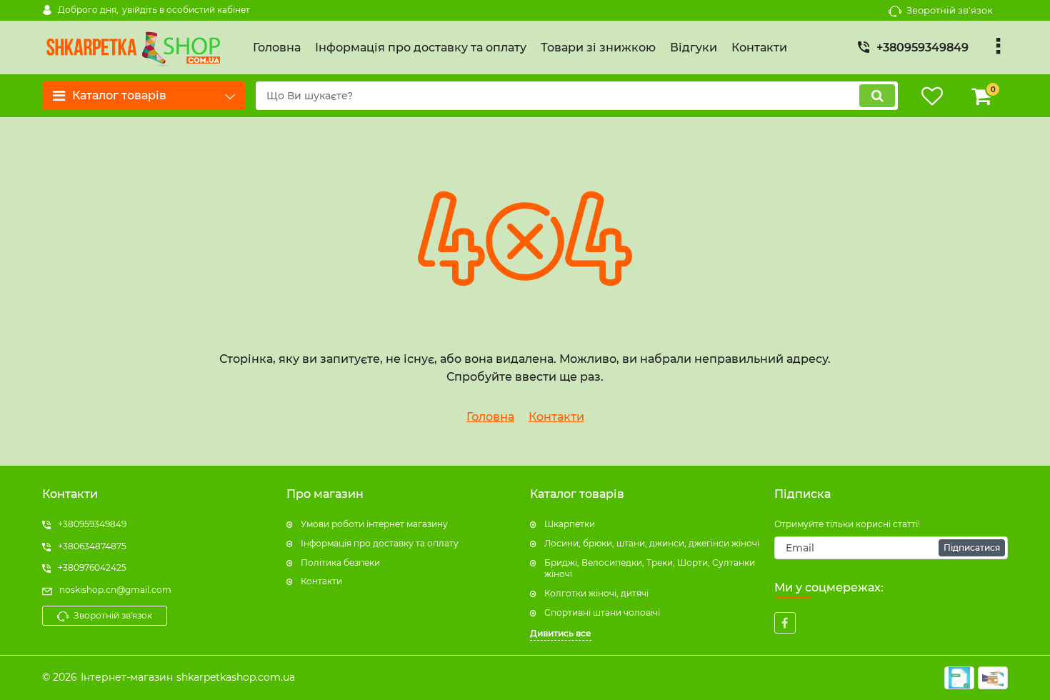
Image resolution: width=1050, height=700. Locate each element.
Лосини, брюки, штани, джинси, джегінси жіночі (651, 543)
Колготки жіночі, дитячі (596, 593)
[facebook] (785, 623)
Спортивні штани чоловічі (602, 612)
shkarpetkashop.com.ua (235, 677)
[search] (877, 95)
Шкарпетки (569, 524)
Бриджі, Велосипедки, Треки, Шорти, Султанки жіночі (649, 568)
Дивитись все (560, 633)
